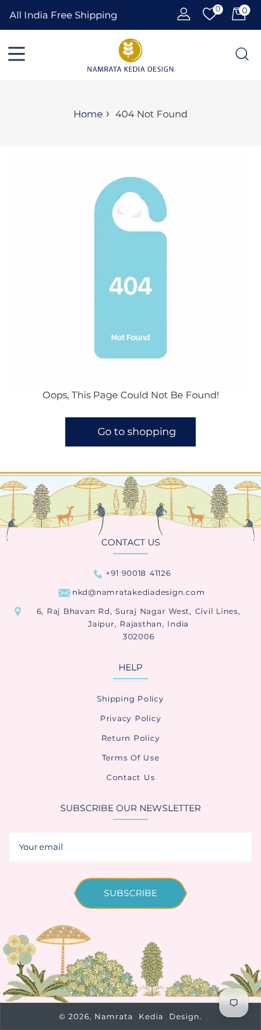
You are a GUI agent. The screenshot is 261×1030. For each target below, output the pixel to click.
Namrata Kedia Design (147, 1016)
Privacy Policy (131, 718)
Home (88, 114)
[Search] (241, 54)
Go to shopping (137, 432)
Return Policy (130, 738)
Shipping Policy (130, 698)
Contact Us (130, 777)
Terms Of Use (131, 757)
